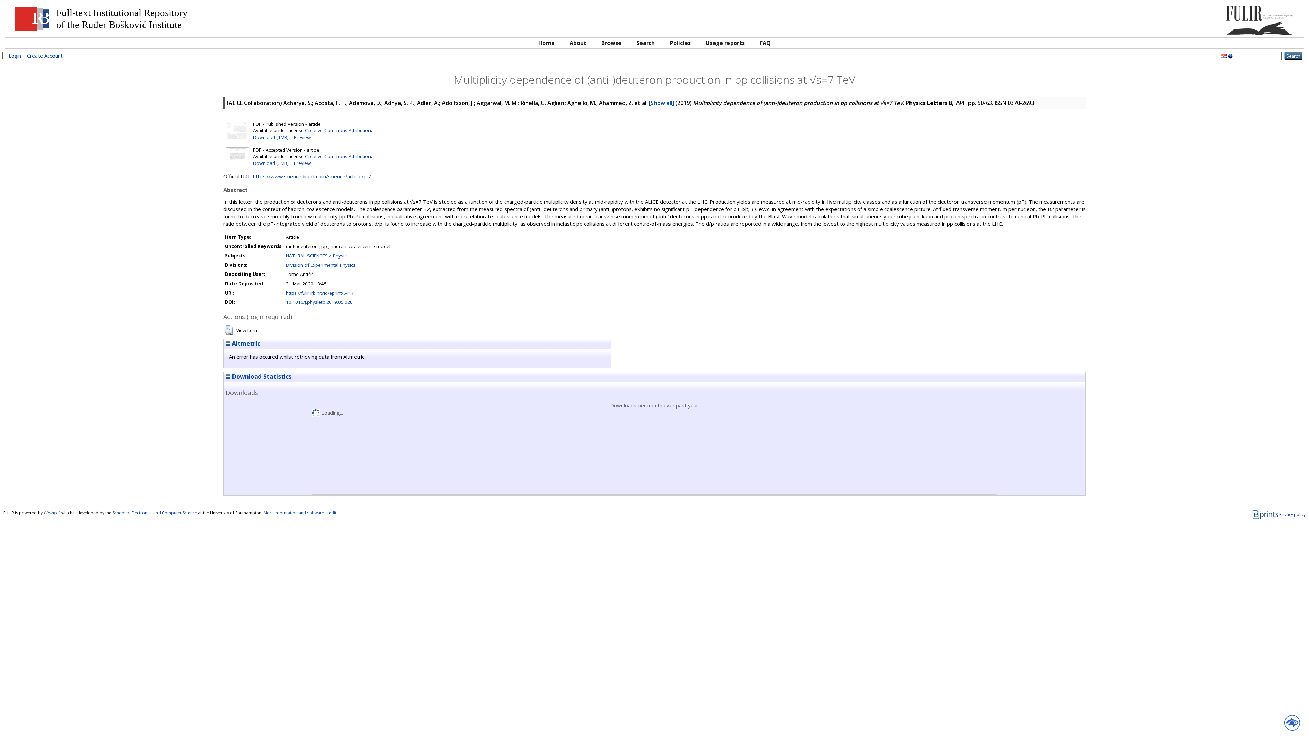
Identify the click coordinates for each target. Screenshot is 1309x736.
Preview (302, 137)
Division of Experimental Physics (321, 265)
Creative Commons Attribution (338, 130)
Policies (680, 43)
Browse (611, 43)
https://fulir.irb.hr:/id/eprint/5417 (320, 293)
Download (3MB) (271, 163)
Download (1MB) (271, 137)
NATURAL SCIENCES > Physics (317, 256)
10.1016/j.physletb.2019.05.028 (319, 302)
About (578, 43)
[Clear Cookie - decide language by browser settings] (1230, 55)
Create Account (45, 55)
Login (15, 55)
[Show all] (661, 103)
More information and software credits (301, 513)
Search (645, 43)
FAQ (765, 43)
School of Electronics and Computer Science (154, 513)
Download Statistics (260, 376)
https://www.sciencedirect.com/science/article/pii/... (313, 176)
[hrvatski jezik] (1224, 55)
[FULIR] (1138, 18)
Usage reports (725, 43)
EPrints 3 (52, 513)
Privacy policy (1292, 514)
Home (546, 43)
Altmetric (245, 343)
